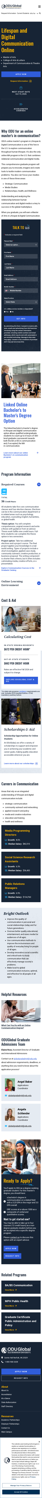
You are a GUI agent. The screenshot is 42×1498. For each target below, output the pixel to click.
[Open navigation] (39, 6)
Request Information (8, 13)
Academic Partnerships (10, 1420)
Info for (33, 13)
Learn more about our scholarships (19, 763)
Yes (7, 312)
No (13, 312)
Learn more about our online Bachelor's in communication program (16, 455)
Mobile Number (9, 287)
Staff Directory (7, 1406)
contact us (15, 1237)
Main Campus (6, 1432)
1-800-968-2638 (11, 1362)
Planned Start (8, 241)
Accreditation (6, 1394)
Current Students (23, 13)
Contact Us (5, 1428)
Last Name (7, 264)
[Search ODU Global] (40, 13)
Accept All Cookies (21, 1492)
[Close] (39, 1441)
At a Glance (5, 1398)
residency (22, 691)
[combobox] (7, 290)
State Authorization (8, 1402)
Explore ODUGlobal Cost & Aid (20, 680)
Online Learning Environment (12, 583)
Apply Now (21, 74)
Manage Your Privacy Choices (21, 1485)
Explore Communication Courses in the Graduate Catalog (17, 569)
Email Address (8, 275)
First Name (7, 252)
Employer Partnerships (10, 1424)
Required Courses (13, 484)
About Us (5, 1390)
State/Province (9, 298)
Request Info (12, 1256)
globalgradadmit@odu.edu (25, 1059)
